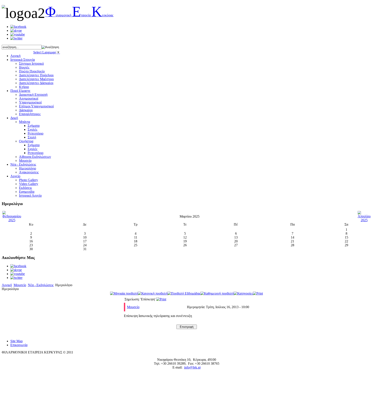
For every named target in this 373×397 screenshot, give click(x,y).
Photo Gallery (28, 180)
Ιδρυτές (24, 67)
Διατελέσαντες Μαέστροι (36, 79)
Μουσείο (25, 160)
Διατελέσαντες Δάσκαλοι (36, 83)
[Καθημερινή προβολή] (217, 293)
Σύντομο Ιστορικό (31, 63)
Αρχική (7, 285)
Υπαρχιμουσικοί (30, 102)
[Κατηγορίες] (243, 293)
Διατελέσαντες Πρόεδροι (36, 75)
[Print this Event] (161, 299)
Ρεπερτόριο (35, 133)
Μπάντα (24, 122)
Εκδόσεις (25, 188)
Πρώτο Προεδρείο (32, 71)
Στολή (32, 137)
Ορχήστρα (26, 141)
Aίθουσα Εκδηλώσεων (35, 156)
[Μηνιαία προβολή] (124, 293)
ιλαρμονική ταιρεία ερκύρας (79, 15)
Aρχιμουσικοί (28, 98)
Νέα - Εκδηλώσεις (41, 285)
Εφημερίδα (26, 191)
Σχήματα (34, 125)
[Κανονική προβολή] (153, 293)
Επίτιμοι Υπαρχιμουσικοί (36, 106)
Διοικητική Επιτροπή (33, 94)
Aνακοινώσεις (29, 172)
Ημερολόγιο (27, 168)
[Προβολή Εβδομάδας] (184, 293)
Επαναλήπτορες (30, 114)
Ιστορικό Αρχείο (30, 195)
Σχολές (32, 129)
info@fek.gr (192, 367)
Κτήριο (24, 87)
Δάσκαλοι (26, 110)
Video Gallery (28, 184)
